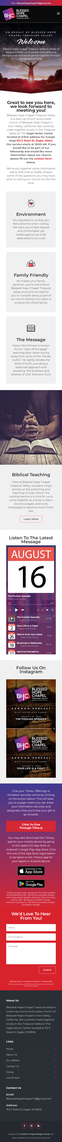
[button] (16, 609)
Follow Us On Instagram (31, 669)
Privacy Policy (46, 984)
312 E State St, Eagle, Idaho (34, 140)
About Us (11, 1054)
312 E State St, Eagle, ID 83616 (24, 1109)
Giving (9, 1072)
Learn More (31, 519)
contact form (43, 158)
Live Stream (13, 1077)
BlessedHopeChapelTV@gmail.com (29, 1098)
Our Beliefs (12, 1060)
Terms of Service (29, 986)
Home (9, 1049)
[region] (31, 58)
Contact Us (12, 1066)
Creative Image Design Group (34, 1134)
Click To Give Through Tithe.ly (31, 826)
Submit (47, 970)
